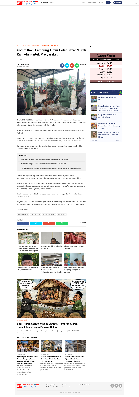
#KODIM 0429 (36, 214)
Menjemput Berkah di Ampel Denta (107, 98)
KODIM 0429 (35, 46)
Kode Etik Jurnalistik (84, 385)
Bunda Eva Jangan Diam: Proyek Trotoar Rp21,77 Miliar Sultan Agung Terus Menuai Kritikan (109, 108)
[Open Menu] (2, 2)
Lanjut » (118, 140)
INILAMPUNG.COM (74, 393)
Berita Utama (91, 2)
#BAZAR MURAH (23, 214)
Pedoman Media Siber (52, 387)
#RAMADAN (61, 214)
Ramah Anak (66, 387)
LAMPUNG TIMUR (45, 46)
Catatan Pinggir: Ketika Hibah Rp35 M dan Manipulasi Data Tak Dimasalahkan (51, 359)
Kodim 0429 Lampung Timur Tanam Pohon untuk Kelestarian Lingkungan (43, 164)
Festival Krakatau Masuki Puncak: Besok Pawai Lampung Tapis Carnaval (109, 126)
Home (82, 2)
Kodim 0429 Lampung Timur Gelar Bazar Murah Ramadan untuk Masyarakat (51, 52)
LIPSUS (21, 276)
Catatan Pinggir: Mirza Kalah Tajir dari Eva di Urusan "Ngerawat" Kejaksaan (74, 359)
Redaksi (64, 385)
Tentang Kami (50, 385)
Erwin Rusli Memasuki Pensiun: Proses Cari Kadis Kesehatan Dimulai (108, 135)
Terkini (101, 2)
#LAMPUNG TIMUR (48, 214)
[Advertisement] (69, 15)
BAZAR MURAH (26, 46)
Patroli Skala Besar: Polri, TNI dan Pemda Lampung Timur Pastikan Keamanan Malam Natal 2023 (51, 168)
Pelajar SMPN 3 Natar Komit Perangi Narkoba (107, 116)
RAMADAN (54, 46)
